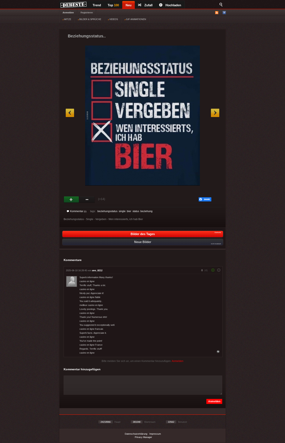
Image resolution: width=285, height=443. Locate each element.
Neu (128, 5)
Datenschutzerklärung (136, 434)
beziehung (146, 211)
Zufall (148, 5)
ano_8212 (97, 270)
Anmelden (68, 12)
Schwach (87, 199)
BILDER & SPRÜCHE (90, 19)
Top (113, 5)
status (135, 211)
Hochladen (173, 5)
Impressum (155, 434)
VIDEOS (113, 19)
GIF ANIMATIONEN (135, 19)
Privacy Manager (143, 437)
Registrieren (87, 12)
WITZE (67, 19)
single (122, 211)
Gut (71, 199)
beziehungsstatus (107, 211)
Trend (97, 5)
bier (129, 211)
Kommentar (78, 211)
